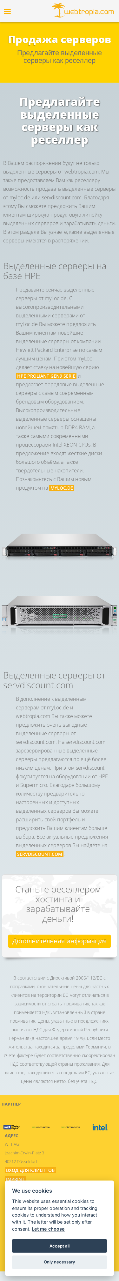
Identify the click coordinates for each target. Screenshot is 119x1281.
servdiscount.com (39, 854)
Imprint (15, 1179)
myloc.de (61, 488)
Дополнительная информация (59, 941)
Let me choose (48, 1229)
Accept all (59, 1245)
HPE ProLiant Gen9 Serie (46, 376)
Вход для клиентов (30, 1170)
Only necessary (59, 1261)
